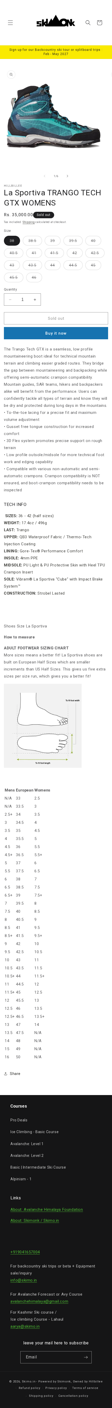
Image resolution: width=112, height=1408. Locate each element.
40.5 (16, 254)
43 (15, 266)
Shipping (29, 222)
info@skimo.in (23, 1280)
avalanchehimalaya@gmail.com (39, 1301)
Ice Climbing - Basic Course (34, 1132)
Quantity (10, 289)
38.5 (35, 242)
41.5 (57, 254)
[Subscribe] (85, 1357)
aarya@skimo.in (25, 1326)
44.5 (76, 266)
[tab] (56, 504)
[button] (10, 22)
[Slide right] (67, 176)
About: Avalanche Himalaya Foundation (46, 1209)
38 (15, 242)
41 (37, 254)
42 (77, 254)
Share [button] (15, 1074)
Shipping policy (41, 1396)
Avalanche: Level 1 (27, 1144)
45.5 (16, 278)
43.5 (35, 266)
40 (96, 242)
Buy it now (56, 333)
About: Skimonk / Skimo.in (34, 1220)
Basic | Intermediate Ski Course (38, 1167)
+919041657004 (25, 1252)
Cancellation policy (73, 1396)
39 (55, 242)
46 (37, 278)
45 (96, 266)
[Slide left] (44, 176)
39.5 (76, 242)
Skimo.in (29, 1381)
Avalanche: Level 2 (27, 1155)
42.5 (98, 254)
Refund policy (29, 1388)
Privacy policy (56, 1388)
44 (55, 266)
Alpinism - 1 (21, 1179)
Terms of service (85, 1388)
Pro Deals (18, 1120)
